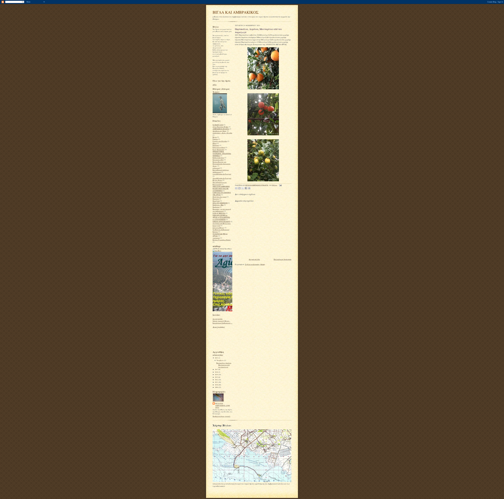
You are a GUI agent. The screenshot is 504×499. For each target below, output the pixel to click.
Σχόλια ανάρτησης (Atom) (255, 264)
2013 (216, 377)
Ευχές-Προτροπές (218, 149)
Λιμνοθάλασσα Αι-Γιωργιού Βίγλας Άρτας (222, 179)
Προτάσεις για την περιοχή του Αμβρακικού (222, 210)
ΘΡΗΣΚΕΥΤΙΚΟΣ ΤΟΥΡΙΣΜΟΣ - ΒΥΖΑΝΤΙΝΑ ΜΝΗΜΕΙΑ (222, 153)
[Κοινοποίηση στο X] (242, 188)
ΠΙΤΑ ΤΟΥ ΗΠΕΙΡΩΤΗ (220, 203)
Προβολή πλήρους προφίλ (221, 416)
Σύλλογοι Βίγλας (218, 228)
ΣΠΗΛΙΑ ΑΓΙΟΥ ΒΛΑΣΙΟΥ (221, 221)
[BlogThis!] (239, 188)
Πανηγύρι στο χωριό (219, 197)
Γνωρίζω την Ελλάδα (220, 141)
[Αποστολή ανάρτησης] (280, 185)
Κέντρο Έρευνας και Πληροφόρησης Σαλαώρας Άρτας (221, 164)
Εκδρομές (216, 145)
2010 (216, 385)
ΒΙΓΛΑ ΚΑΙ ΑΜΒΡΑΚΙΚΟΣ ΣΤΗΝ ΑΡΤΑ (222, 405)
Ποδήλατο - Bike (218, 205)
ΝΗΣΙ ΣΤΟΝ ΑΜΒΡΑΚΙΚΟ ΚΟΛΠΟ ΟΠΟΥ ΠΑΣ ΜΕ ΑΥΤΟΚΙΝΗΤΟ (221, 188)
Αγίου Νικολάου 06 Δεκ (220, 127)
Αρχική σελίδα (217, 319)
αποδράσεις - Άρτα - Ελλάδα (222, 133)
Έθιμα (215, 143)
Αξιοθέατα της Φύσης (220, 131)
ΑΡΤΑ (214, 85)
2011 (216, 382)
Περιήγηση (216, 201)
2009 (216, 387)
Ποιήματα (216, 207)
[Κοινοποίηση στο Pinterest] (249, 188)
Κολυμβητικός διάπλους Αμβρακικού (221, 171)
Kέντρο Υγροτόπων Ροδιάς (222, 240)
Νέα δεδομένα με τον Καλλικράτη (220, 183)
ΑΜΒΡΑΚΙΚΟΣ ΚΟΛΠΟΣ (221, 129)
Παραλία (216, 199)
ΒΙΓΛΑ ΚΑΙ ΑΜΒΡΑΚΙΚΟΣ (236, 12)
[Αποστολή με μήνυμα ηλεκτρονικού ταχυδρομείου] (236, 188)
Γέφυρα (215, 139)
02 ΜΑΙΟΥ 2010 (218, 125)
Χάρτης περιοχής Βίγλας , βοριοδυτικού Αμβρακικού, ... (222, 322)
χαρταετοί (216, 238)
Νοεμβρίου (220, 360)
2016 (216, 372)
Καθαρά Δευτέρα (218, 158)
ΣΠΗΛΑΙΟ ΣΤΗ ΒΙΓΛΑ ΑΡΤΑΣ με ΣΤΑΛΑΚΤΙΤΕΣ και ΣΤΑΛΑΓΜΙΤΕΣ (221, 217)
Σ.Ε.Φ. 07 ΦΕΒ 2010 (219, 213)
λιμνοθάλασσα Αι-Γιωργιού (222, 174)
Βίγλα (215, 137)
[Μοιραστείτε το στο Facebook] (246, 188)
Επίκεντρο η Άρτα (219, 147)
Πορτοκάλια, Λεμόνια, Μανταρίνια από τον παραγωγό (224, 365)
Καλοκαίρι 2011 (218, 160)
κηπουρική (216, 168)
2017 (216, 369)
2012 (216, 380)
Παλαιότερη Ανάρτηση (282, 259)
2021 (216, 358)
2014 (216, 374)
